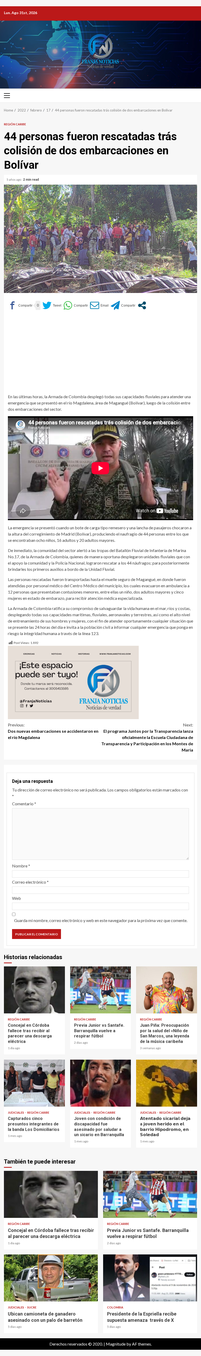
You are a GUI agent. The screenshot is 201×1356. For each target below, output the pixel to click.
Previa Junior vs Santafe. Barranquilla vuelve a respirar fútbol (100, 989)
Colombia (115, 1307)
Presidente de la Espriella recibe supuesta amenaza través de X (150, 1277)
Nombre (21, 865)
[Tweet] (51, 305)
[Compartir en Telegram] (123, 305)
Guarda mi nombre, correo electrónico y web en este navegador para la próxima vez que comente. (100, 920)
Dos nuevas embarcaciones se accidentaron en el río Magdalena (53, 731)
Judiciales (16, 1112)
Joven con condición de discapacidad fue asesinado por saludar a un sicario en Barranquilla (100, 1083)
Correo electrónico (30, 881)
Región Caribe (15, 124)
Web (16, 898)
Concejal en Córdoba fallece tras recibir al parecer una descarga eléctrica (34, 989)
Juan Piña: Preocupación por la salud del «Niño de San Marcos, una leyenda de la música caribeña (166, 989)
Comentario (24, 803)
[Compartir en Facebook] (20, 305)
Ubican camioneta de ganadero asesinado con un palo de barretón (51, 1277)
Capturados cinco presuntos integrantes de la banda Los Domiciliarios (34, 1083)
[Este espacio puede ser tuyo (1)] (73, 681)
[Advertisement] (100, 354)
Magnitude (116, 1343)
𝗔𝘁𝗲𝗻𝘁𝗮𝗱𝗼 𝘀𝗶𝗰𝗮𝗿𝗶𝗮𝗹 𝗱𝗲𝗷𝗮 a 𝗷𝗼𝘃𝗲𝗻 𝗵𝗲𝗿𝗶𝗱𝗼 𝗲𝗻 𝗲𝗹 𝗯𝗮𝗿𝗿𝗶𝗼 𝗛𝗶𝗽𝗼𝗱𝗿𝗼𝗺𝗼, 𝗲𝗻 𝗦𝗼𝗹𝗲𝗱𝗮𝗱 (166, 1083)
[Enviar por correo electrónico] (99, 305)
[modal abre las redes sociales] (142, 305)
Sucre (31, 1307)
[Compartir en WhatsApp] (75, 305)
